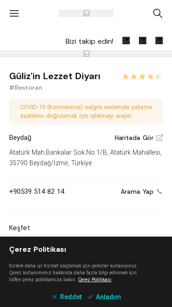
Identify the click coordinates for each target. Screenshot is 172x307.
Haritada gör (139, 137)
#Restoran (25, 88)
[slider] (142, 75)
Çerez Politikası (94, 279)
